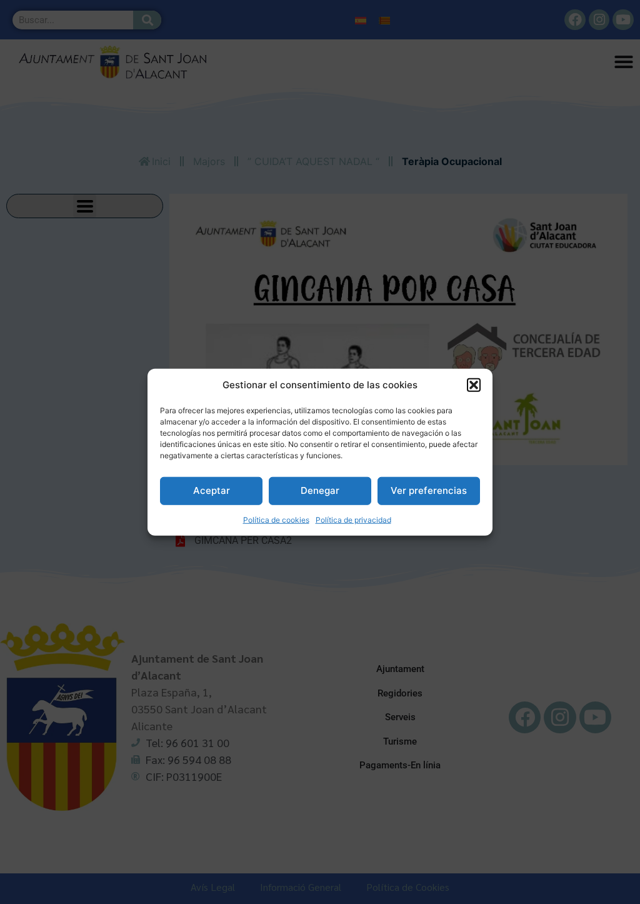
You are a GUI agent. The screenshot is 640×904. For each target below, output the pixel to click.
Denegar (320, 490)
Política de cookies (276, 519)
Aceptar (211, 490)
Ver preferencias (429, 490)
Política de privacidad (353, 519)
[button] (474, 385)
